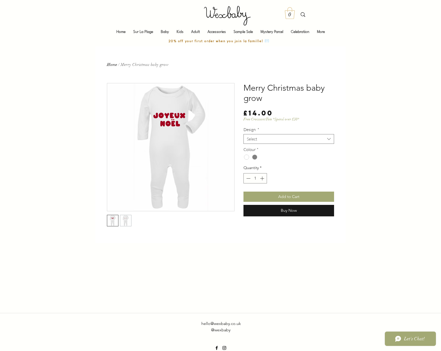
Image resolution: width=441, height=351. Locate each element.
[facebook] (216, 347)
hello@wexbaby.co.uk (221, 323)
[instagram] (224, 347)
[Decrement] (247, 178)
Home (112, 64)
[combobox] (288, 139)
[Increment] (262, 178)
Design (251, 129)
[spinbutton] (255, 178)
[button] (290, 13)
